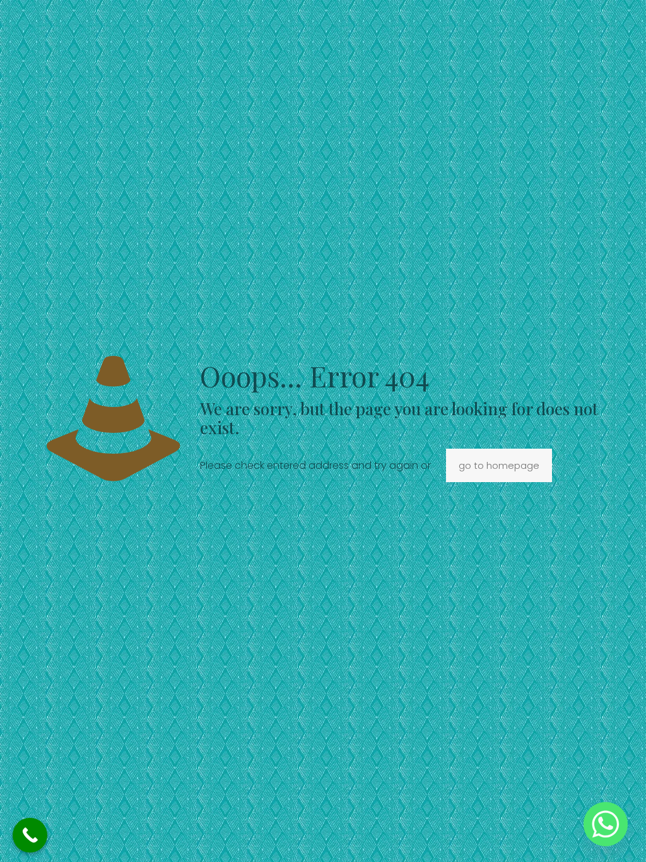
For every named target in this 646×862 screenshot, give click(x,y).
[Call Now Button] (30, 835)
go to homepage (499, 465)
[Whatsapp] (606, 824)
